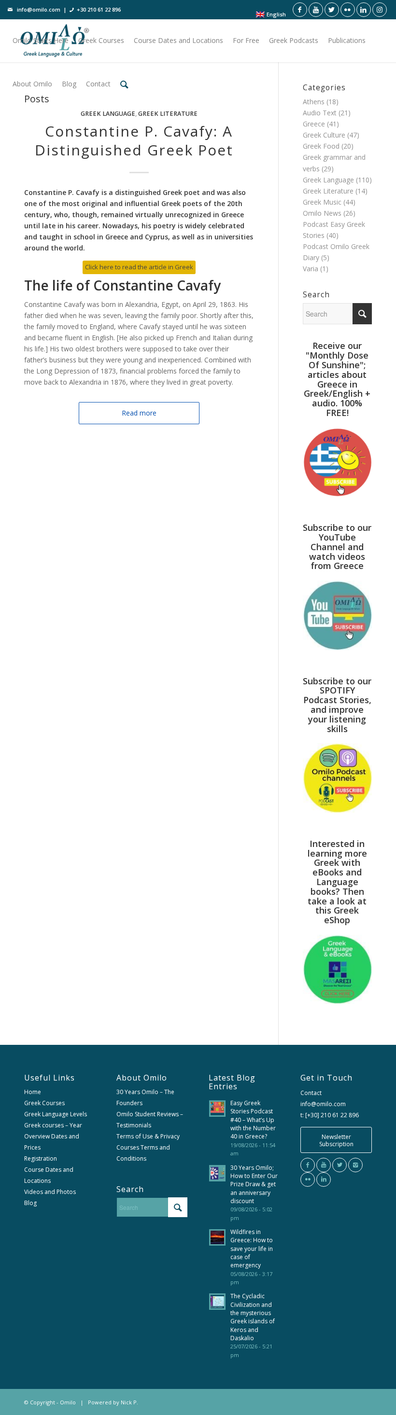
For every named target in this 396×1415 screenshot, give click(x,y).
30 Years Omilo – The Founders (145, 1097)
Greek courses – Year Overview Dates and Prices (53, 1136)
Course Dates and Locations (48, 1175)
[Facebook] (307, 1165)
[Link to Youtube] (316, 9)
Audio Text (320, 112)
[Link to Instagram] (379, 9)
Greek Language (108, 114)
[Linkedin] (323, 1179)
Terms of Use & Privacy (148, 1136)
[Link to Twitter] (332, 9)
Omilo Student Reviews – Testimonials (149, 1119)
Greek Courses (44, 1103)
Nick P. (129, 1402)
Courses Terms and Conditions (143, 1153)
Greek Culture (324, 134)
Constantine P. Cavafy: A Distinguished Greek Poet (139, 140)
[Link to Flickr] (347, 9)
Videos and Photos (50, 1192)
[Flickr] (307, 1179)
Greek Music (322, 202)
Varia (310, 268)
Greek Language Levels (55, 1114)
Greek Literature (168, 114)
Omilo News (322, 213)
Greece (314, 123)
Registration (40, 1158)
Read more (139, 412)
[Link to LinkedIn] (363, 9)
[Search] (124, 84)
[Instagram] (355, 1165)
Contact (311, 1093)
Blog (30, 1203)
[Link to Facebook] (300, 9)
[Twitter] (339, 1165)
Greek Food (321, 146)
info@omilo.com (38, 9)
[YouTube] (323, 1165)
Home (32, 1092)
